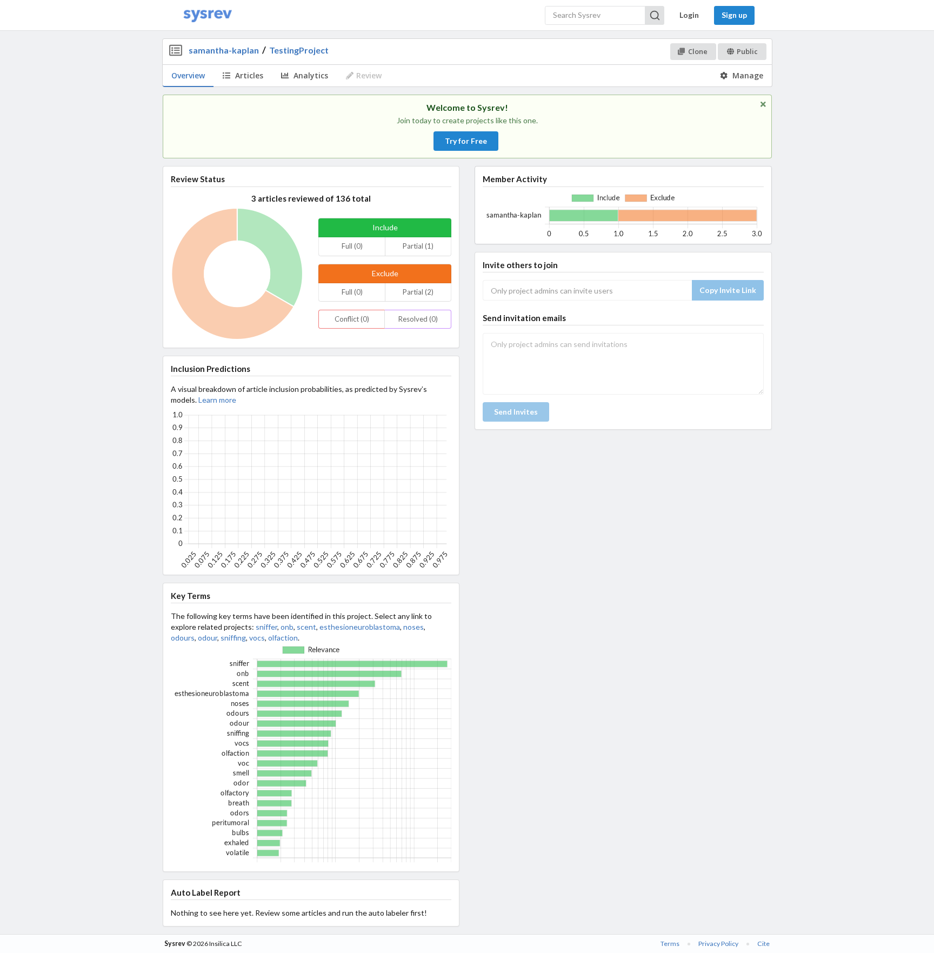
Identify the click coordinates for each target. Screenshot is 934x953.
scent (306, 626)
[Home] (207, 15)
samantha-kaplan (224, 50)
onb (287, 626)
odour (207, 637)
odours (183, 637)
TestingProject (299, 50)
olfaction (283, 637)
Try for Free (466, 140)
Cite (763, 943)
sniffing (233, 637)
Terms (670, 943)
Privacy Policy (718, 943)
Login (689, 14)
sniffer (266, 626)
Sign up (734, 14)
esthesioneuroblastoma (359, 626)
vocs (257, 637)
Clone (698, 51)
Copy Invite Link (727, 290)
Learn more (217, 399)
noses (413, 626)
